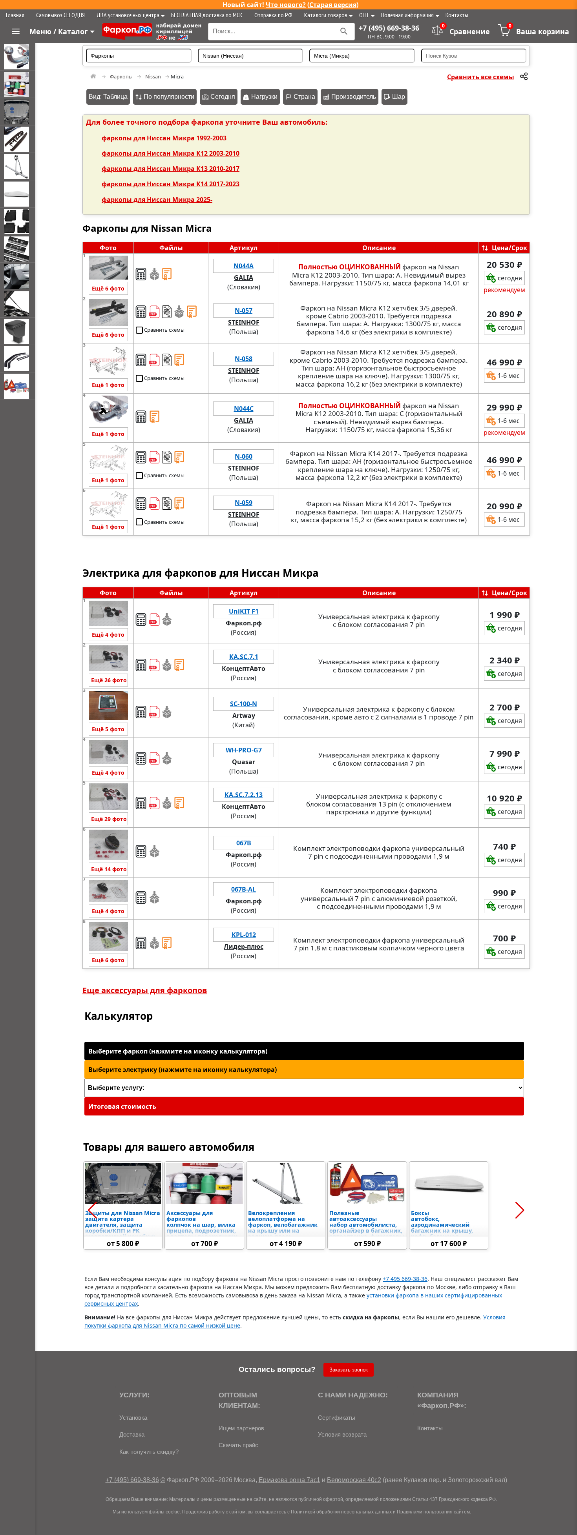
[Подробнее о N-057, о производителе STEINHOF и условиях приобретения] (108, 313)
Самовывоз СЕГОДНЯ (60, 15)
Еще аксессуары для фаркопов (144, 990)
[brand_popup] (243, 282)
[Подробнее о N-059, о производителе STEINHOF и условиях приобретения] (108, 505)
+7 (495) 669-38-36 (389, 28)
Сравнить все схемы (480, 77)
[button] (92, 1210)
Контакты (457, 15)
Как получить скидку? (149, 1451)
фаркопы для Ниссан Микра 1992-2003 (164, 138)
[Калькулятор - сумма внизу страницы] (141, 274)
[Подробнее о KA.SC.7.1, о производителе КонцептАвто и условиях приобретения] (108, 659)
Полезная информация (407, 15)
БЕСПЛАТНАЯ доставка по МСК (207, 15)
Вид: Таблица (108, 96)
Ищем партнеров (241, 1428)
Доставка (131, 1434)
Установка (133, 1417)
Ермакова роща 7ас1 (289, 1480)
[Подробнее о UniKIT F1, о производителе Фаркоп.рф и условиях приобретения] (108, 614)
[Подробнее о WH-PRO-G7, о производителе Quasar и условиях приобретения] (108, 753)
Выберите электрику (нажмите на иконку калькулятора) (182, 1069)
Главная (15, 15)
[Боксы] (17, 194)
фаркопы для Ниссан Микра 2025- (157, 199)
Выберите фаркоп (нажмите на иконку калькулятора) (177, 1051)
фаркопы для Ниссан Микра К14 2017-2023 (170, 184)
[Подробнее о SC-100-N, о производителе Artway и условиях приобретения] (108, 707)
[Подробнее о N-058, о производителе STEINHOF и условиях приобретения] (108, 361)
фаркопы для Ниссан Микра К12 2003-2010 (170, 153)
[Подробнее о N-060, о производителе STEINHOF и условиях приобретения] (108, 459)
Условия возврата (342, 1434)
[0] (504, 34)
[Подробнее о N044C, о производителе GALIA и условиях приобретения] (108, 411)
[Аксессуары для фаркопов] (17, 84)
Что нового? (286, 4)
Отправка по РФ (273, 15)
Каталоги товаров (325, 15)
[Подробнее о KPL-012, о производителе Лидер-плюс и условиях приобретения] (108, 938)
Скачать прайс (238, 1445)
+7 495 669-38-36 (405, 1278)
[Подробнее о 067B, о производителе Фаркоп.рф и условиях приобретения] (108, 846)
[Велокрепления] (17, 166)
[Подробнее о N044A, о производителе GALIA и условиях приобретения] (108, 269)
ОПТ (364, 15)
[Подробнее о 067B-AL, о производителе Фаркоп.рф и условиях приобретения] (108, 892)
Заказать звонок (348, 1370)
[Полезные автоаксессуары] (17, 386)
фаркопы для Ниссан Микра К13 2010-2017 (170, 168)
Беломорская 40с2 (354, 1480)
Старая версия (332, 4)
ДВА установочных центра (128, 15)
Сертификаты (336, 1417)
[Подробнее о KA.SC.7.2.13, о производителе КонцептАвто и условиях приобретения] (108, 797)
